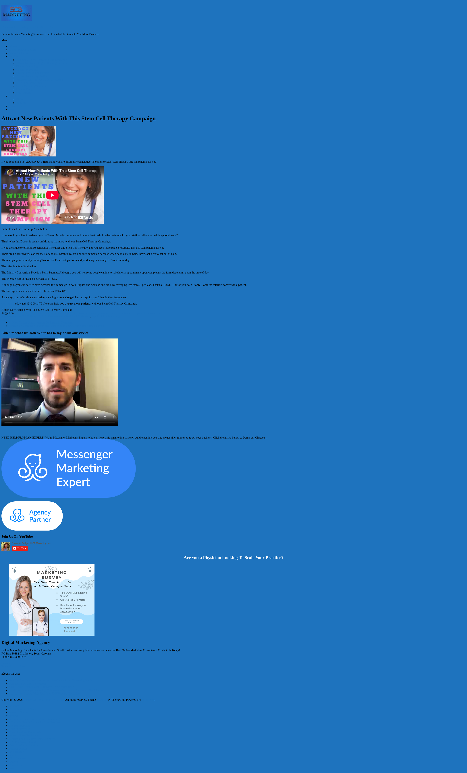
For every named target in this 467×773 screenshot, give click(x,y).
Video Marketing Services (31, 86)
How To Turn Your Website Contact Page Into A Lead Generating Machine (52, 680)
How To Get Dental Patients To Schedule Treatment (40, 322)
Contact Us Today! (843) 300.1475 (27, 27)
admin (5, 316)
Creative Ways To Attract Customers (69, 316)
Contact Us (15, 106)
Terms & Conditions (13, 666)
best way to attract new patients (58, 313)
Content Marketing (27, 69)
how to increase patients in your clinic (140, 313)
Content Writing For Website (32, 72)
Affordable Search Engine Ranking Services (41, 63)
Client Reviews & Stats (22, 49)
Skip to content (10, 3)
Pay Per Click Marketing (105, 316)
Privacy (5, 663)
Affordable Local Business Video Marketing (41, 59)
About (12, 95)
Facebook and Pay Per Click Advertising (39, 79)
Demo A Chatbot (18, 53)
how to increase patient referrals (97, 313)
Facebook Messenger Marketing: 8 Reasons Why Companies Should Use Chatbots (58, 325)
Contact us (7, 303)
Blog (11, 109)
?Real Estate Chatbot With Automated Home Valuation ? (41, 686)
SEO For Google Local (29, 82)
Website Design (25, 89)
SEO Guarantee (25, 99)
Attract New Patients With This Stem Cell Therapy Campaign (44, 693)
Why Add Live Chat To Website (27, 683)
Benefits (21, 102)
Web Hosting (23, 92)
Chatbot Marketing (27, 66)
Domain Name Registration (32, 76)
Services (13, 56)
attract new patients (26, 313)
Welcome (14, 46)
